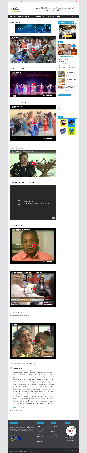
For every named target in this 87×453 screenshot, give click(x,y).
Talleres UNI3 (20, 16)
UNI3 (15, 16)
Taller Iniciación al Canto (71, 79)
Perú (58, 111)
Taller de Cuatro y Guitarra (29, 1)
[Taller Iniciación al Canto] (61, 80)
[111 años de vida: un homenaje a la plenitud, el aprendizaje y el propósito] (61, 88)
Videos (52, 429)
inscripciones (40, 431)
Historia (59, 99)
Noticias (64, 56)
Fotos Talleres (54, 436)
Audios (52, 439)
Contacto (59, 16)
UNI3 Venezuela (68, 63)
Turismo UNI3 (40, 441)
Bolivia (59, 107)
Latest (60, 56)
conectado (22, 413)
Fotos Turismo (54, 434)
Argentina (59, 105)
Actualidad (38, 16)
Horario (38, 426)
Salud (44, 16)
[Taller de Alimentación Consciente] (61, 74)
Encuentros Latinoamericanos (63, 103)
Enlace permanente (31, 370)
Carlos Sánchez (17, 368)
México (59, 109)
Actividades (39, 439)
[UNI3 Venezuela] (11, 16)
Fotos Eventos (54, 426)
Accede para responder (18, 407)
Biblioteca (53, 431)
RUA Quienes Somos (62, 101)
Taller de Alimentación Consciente (70, 73)
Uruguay (59, 113)
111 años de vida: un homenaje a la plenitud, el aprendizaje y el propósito (71, 87)
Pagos (38, 434)
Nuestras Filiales (52, 16)
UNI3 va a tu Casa (29, 16)
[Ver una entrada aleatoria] (75, 16)
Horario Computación (41, 429)
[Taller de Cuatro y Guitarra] (67, 49)
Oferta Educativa (69, 56)
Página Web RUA (61, 97)
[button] (33, 16)
